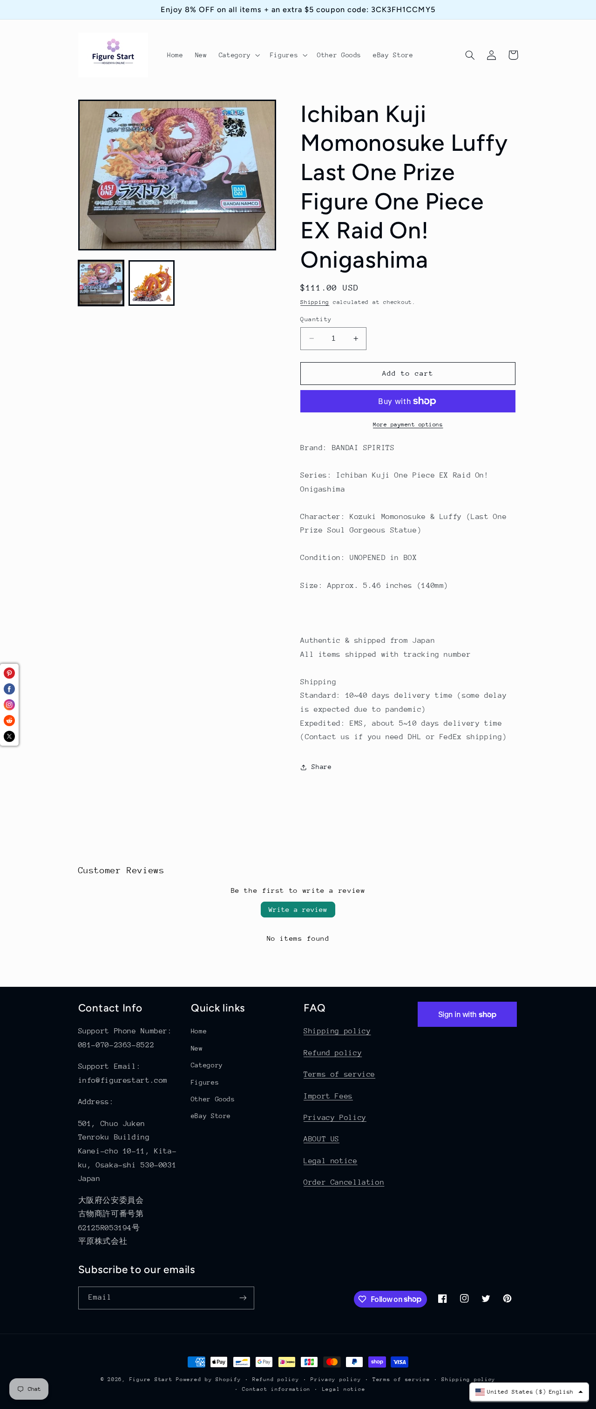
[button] (238, 55)
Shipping (314, 302)
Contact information (276, 1389)
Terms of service (339, 1074)
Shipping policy (337, 1031)
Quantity (316, 319)
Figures (205, 1082)
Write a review (298, 909)
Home (199, 1031)
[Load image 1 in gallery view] (101, 283)
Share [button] (322, 766)
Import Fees (328, 1096)
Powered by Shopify (208, 1379)
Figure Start (151, 1379)
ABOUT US (321, 1139)
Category (207, 1065)
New (197, 1048)
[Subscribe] (242, 1298)
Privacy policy (336, 1379)
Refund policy (333, 1053)
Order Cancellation (344, 1182)
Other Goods (213, 1099)
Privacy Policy (335, 1117)
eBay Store (211, 1115)
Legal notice (331, 1161)
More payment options (408, 424)
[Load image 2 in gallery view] (151, 283)
